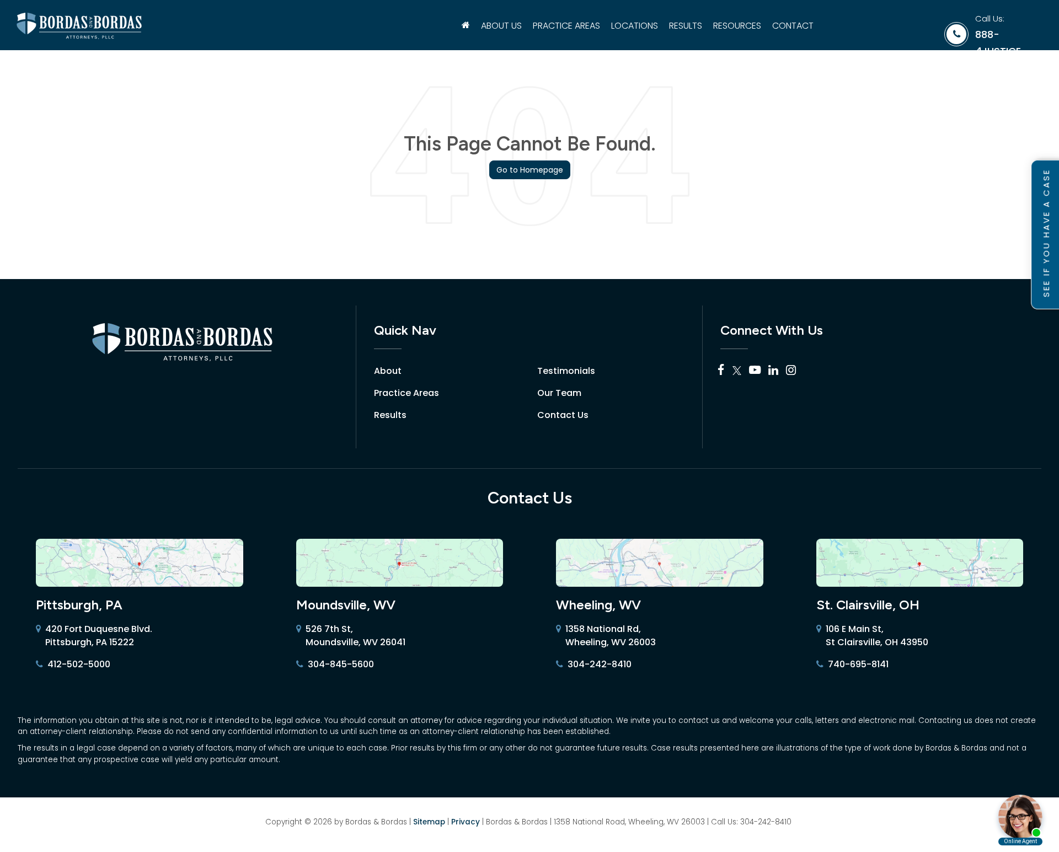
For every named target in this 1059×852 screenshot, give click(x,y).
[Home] (465, 26)
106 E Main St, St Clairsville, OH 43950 (877, 636)
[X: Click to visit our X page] (736, 371)
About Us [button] (501, 25)
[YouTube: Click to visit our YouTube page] (755, 371)
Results (685, 25)
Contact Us (563, 415)
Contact (793, 25)
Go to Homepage (529, 169)
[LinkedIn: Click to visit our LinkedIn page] (773, 371)
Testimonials (566, 371)
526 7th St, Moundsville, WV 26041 (355, 636)
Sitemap (429, 822)
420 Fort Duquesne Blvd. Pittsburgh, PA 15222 (98, 636)
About (388, 371)
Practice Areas (406, 393)
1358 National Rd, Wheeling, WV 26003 (610, 636)
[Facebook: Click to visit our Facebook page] (721, 371)
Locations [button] (634, 25)
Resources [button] (737, 25)
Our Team (559, 393)
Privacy (465, 822)
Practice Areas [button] (566, 25)
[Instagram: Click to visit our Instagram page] (791, 371)
